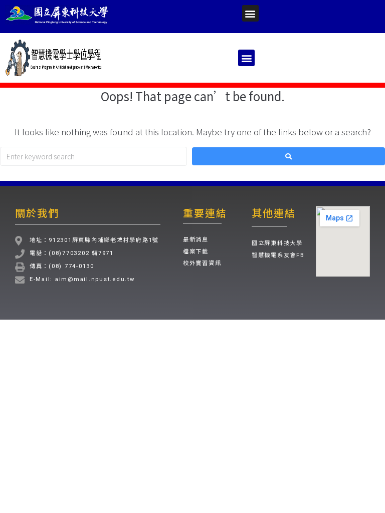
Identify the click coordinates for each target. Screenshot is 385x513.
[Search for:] (93, 156)
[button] (250, 13)
